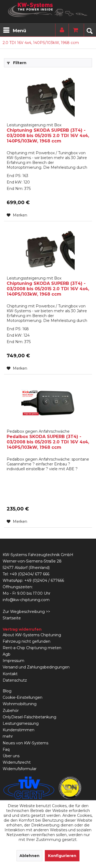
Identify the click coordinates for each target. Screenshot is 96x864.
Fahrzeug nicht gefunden (26, 641)
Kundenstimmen (18, 729)
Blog (7, 691)
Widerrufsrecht (17, 762)
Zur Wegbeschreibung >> (26, 611)
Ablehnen (29, 855)
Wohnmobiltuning (20, 703)
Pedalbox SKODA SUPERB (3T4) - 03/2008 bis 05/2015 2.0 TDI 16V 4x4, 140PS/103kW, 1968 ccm (48, 439)
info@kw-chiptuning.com (26, 599)
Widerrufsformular (20, 768)
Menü (19, 30)
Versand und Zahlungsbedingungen (36, 667)
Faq (6, 749)
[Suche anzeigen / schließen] (89, 30)
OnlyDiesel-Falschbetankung (29, 717)
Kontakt (10, 673)
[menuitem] (14, 30)
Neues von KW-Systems (25, 743)
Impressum (13, 660)
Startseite (12, 618)
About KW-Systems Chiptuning (32, 635)
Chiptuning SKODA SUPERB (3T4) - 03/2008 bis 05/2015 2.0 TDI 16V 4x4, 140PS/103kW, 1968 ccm (48, 133)
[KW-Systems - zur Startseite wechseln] (48, 10)
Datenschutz (15, 680)
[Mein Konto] (60, 30)
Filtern (19, 62)
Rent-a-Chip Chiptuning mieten (32, 647)
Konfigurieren (62, 855)
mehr (8, 736)
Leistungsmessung (21, 723)
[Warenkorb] (74, 30)
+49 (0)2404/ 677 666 (29, 574)
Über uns (11, 755)
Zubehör (11, 710)
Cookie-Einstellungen (22, 697)
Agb (6, 654)
